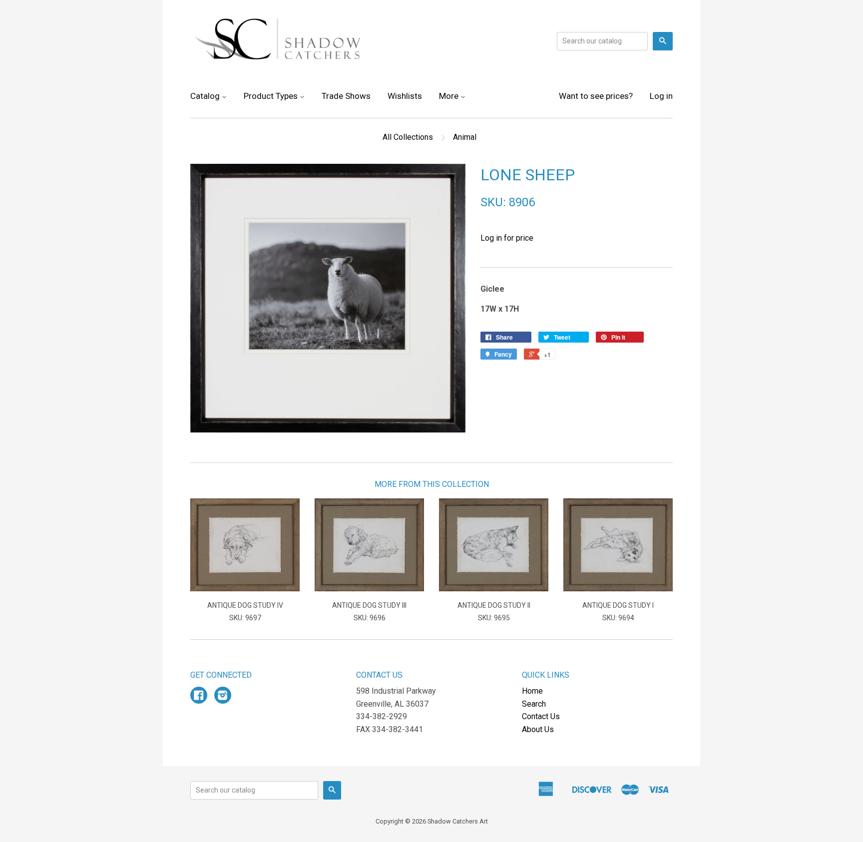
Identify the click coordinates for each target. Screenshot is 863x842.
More (449, 96)
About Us (538, 729)
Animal (464, 137)
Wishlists (405, 96)
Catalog (206, 96)
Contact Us (541, 716)
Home (532, 691)
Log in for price (506, 238)
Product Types (272, 96)
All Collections (408, 137)
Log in (661, 96)
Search (534, 704)
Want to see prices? (596, 96)
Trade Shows (346, 96)
